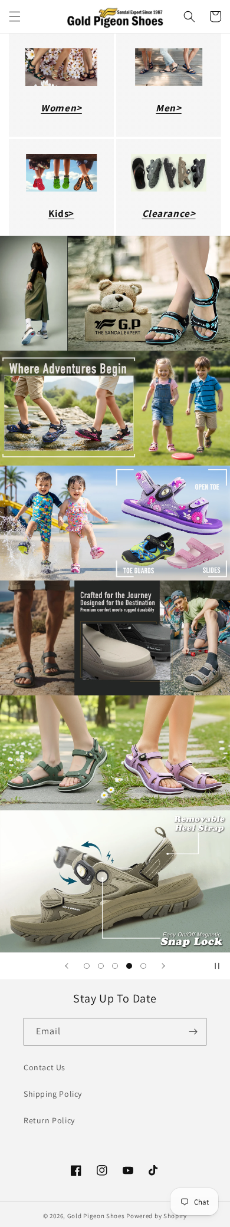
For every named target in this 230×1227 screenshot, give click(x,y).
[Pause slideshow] (217, 966)
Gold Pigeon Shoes (96, 1216)
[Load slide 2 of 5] (101, 966)
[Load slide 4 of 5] (129, 966)
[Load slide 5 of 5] (143, 966)
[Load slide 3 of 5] (115, 966)
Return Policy (49, 1120)
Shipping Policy (53, 1094)
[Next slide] (163, 966)
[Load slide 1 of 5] (87, 966)
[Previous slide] (67, 966)
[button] (15, 16)
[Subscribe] (193, 1031)
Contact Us (44, 1067)
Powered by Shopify (156, 1216)
